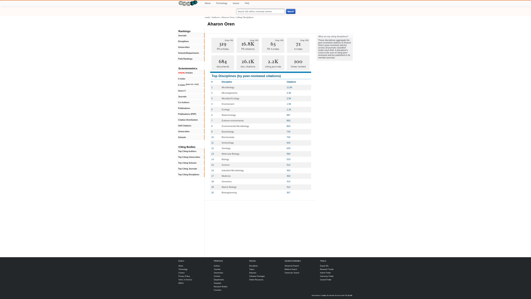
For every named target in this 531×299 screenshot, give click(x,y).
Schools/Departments (188, 53)
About (207, 3)
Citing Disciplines (245, 17)
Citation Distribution (188, 120)
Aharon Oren (228, 17)
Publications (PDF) (187, 114)
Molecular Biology (230, 154)
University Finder (327, 276)
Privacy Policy (184, 276)
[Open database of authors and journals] (188, 1)
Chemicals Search (292, 273)
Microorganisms (229, 93)
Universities (184, 47)
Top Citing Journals (187, 168)
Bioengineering (229, 192)
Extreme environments (233, 120)
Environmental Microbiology (235, 126)
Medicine (226, 176)
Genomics (227, 181)
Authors (216, 17)
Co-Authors (183, 102)
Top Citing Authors (187, 151)
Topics (251, 269)
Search (290, 11)
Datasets (252, 273)
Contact (181, 273)
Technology (221, 3)
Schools (182, 137)
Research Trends (327, 269)
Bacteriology (228, 132)
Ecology (226, 109)
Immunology (228, 143)
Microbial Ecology (230, 98)
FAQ (247, 3)
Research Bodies (220, 287)
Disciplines (183, 41)
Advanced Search (292, 266)
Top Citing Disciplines (188, 174)
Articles (185, 73)
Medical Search (291, 269)
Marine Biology (229, 187)
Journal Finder (325, 280)
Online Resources (256, 280)
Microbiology (228, 87)
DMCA (181, 283)
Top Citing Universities (189, 157)
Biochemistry (228, 137)
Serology (226, 148)
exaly (207, 17)
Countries (217, 290)
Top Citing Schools (187, 163)
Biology (225, 159)
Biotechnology (229, 115)
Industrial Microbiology (233, 170)
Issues (236, 3)
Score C (182, 91)
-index (181, 79)
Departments (219, 280)
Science (226, 165)
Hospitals (217, 283)
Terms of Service (185, 280)
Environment (228, 104)
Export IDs (324, 266)
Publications (184, 108)
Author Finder (325, 273)
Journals (182, 35)
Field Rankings (185, 59)
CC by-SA (348, 295)
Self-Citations (184, 125)
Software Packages (257, 276)
